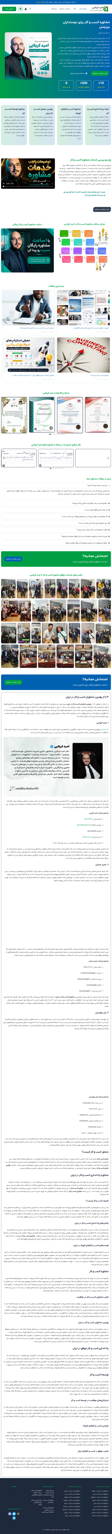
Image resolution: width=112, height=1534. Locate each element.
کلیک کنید (40, 2)
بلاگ (74, 9)
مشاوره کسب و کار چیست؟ (99, 375)
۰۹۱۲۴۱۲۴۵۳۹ (88, 819)
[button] (30, 8)
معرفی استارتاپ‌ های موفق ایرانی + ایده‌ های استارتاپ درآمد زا (33, 375)
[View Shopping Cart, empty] (20, 9)
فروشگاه (53, 9)
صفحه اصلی (83, 9)
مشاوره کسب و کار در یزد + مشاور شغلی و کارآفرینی (36, 1495)
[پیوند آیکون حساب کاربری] (26, 9)
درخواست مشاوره (65, 9)
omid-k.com (86, 837)
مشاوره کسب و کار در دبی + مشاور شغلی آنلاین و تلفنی (48, 1513)
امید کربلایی (97, 7)
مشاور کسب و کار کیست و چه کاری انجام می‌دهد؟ (37, 328)
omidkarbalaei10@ (84, 825)
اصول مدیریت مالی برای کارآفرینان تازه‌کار (36, 1505)
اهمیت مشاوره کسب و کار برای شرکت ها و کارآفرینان (91, 328)
